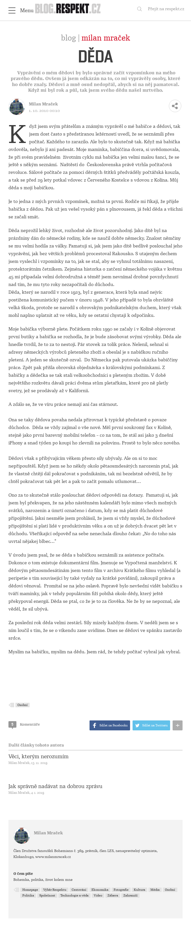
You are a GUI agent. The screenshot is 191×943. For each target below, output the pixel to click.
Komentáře (25, 724)
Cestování (79, 890)
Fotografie (121, 890)
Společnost (47, 895)
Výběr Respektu (54, 890)
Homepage (30, 890)
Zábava (112, 895)
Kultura (139, 890)
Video (98, 895)
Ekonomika (100, 890)
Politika (28, 895)
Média (155, 890)
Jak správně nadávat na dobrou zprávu (55, 786)
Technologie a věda (74, 895)
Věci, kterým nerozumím (38, 756)
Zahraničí (130, 895)
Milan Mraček (106, 38)
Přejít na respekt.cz (166, 8)
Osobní (22, 705)
